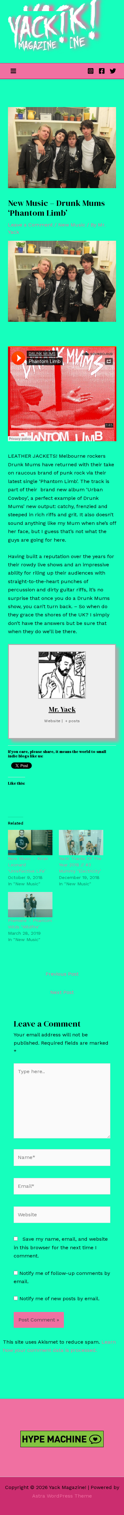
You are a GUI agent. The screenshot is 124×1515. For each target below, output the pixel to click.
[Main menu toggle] (13, 71)
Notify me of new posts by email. (59, 1298)
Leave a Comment (30, 225)
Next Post (62, 992)
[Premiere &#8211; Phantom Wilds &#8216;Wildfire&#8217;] (30, 904)
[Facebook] (102, 71)
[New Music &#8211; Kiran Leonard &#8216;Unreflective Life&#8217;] (30, 842)
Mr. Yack (62, 709)
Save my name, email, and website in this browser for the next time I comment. (61, 1247)
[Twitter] (113, 71)
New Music (71, 225)
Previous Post (62, 974)
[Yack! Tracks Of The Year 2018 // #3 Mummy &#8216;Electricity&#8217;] (81, 842)
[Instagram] (90, 71)
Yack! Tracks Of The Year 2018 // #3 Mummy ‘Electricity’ (80, 865)
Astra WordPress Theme (62, 1496)
